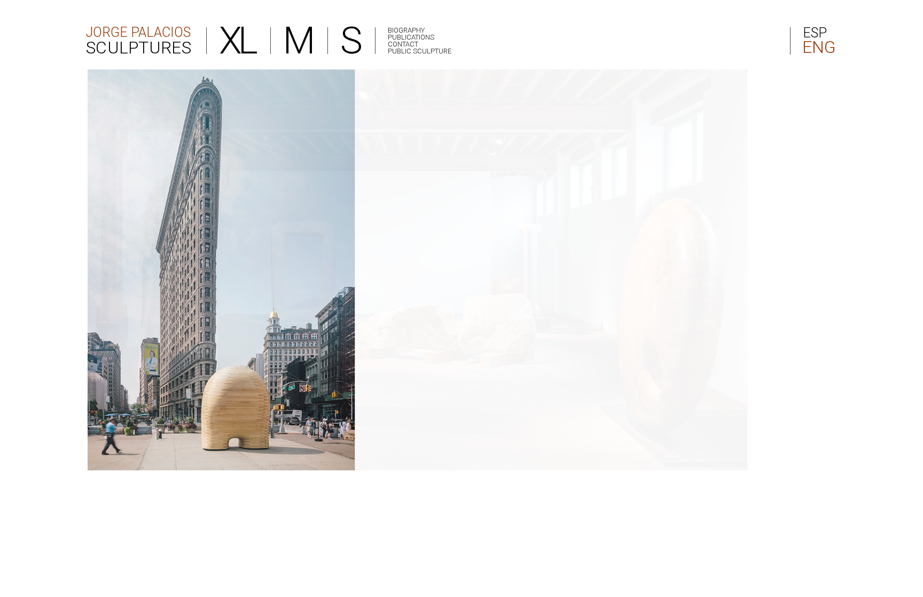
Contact (403, 44)
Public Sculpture (419, 51)
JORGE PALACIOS (138, 40)
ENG (818, 47)
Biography (406, 30)
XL (236, 40)
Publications (411, 37)
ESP (815, 33)
